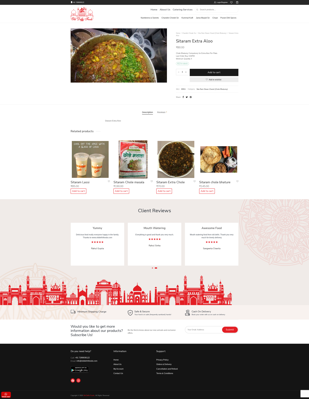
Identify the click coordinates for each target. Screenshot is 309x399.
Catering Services (183, 9)
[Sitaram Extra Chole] (176, 158)
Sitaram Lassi (80, 182)
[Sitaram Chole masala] (133, 158)
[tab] (147, 112)
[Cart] (237, 2)
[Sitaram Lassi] (90, 158)
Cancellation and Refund (167, 369)
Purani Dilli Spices (228, 18)
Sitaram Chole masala (128, 182)
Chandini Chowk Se (170, 18)
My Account (118, 369)
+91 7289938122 (78, 2)
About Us (165, 9)
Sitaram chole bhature (214, 182)
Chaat (215, 18)
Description (147, 112)
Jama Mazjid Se (203, 18)
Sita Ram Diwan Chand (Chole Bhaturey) (212, 33)
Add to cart (214, 72)
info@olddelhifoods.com (87, 361)
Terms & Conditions (164, 373)
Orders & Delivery (164, 364)
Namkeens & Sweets (150, 18)
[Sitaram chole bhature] (218, 158)
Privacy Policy (162, 360)
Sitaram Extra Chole (170, 182)
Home (154, 9)
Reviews (162, 112)
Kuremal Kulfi (187, 18)
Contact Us (118, 373)
